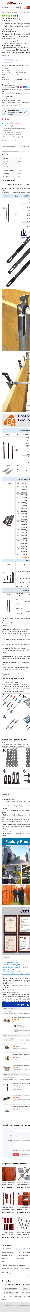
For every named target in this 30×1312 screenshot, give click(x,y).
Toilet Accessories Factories (10, 1288)
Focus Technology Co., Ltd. (21, 1305)
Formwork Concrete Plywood (10, 1292)
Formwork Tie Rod (21, 1276)
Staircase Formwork (8, 1276)
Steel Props (5, 1258)
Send (16, 1154)
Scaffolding (20, 1258)
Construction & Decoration (12, 12)
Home (3, 12)
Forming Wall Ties (6, 1255)
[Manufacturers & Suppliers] (15, 3)
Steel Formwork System (8, 1252)
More (3, 1299)
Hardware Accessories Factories (11, 1284)
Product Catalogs (25, 1248)
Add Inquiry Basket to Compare (12, 141)
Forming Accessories (22, 1255)
